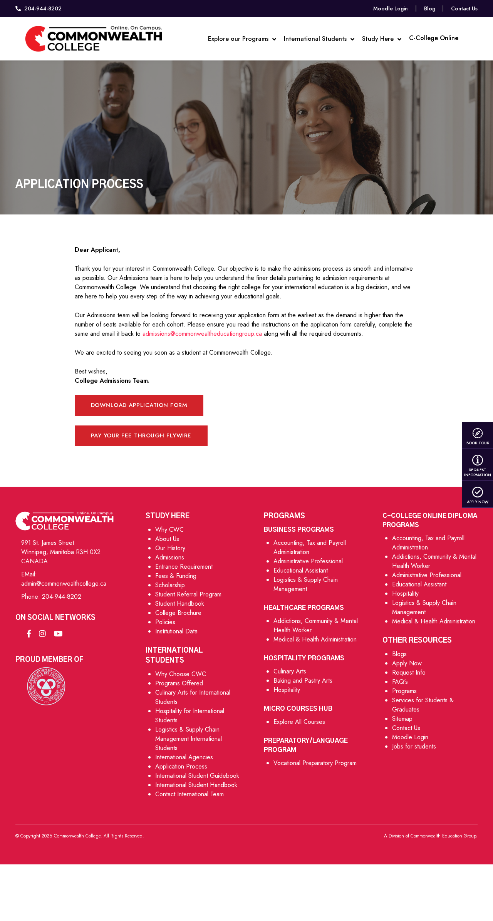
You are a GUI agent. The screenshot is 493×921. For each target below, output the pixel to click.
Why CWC (169, 529)
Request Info (409, 672)
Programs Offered (179, 683)
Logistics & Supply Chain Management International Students (188, 738)
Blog (429, 8)
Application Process (181, 766)
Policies (165, 622)
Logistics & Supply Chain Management (305, 584)
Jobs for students (414, 746)
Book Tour (477, 442)
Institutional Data (176, 631)
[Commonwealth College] (94, 38)
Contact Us (464, 8)
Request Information (477, 472)
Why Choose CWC (180, 674)
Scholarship (170, 585)
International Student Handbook (196, 784)
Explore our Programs (239, 38)
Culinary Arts (289, 671)
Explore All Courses (299, 721)
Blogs (399, 654)
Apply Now (477, 501)
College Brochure (178, 612)
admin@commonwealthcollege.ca (63, 583)
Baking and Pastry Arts (302, 680)
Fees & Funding (175, 575)
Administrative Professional (308, 561)
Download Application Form (139, 405)
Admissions (169, 557)
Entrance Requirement (184, 566)
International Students (316, 38)
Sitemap (402, 718)
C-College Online (433, 37)
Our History (170, 548)
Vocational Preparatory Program (315, 763)
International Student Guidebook (197, 775)
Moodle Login (390, 8)
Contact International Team (189, 794)
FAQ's (400, 681)
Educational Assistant (300, 570)
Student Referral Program (188, 594)
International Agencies (184, 757)
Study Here (379, 38)
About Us (167, 538)
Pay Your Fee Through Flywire (141, 435)
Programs (404, 691)
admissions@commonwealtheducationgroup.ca (203, 333)
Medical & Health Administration (315, 639)
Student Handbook (179, 603)
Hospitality (286, 689)
